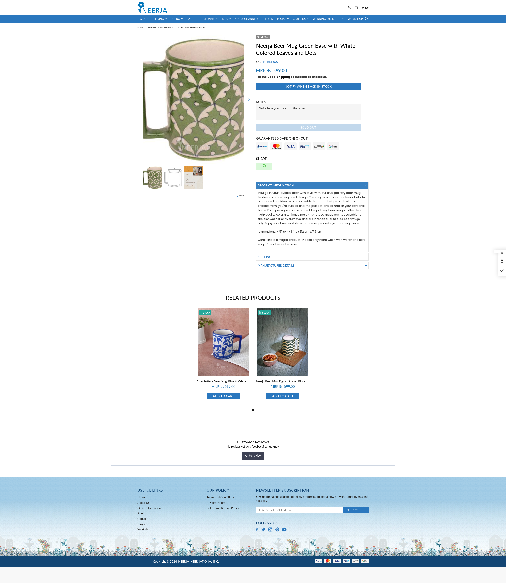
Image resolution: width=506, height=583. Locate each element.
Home (140, 27)
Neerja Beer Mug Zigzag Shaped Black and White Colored (282, 381)
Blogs (141, 524)
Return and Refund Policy (223, 508)
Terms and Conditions (221, 497)
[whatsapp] (264, 166)
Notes (261, 102)
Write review (253, 455)
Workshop (144, 529)
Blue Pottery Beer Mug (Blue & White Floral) (223, 381)
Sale (140, 513)
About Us (143, 502)
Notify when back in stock (308, 86)
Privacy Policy (216, 502)
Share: (262, 158)
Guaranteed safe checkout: (282, 138)
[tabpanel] (223, 357)
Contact (142, 518)
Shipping (283, 77)
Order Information (149, 508)
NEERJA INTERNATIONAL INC (152, 7)
